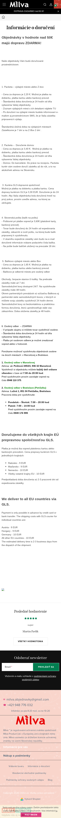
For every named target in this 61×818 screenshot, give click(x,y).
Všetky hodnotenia (30, 641)
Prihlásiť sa (46, 666)
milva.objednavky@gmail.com (28, 699)
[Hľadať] (45, 4)
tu (56, 810)
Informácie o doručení (39, 766)
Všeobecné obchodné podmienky (29, 773)
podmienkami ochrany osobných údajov (39, 677)
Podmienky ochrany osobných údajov (25, 780)
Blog (50, 780)
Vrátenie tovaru (16, 766)
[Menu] (4, 4)
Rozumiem (31, 814)
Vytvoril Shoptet (32, 799)
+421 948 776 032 (20, 704)
